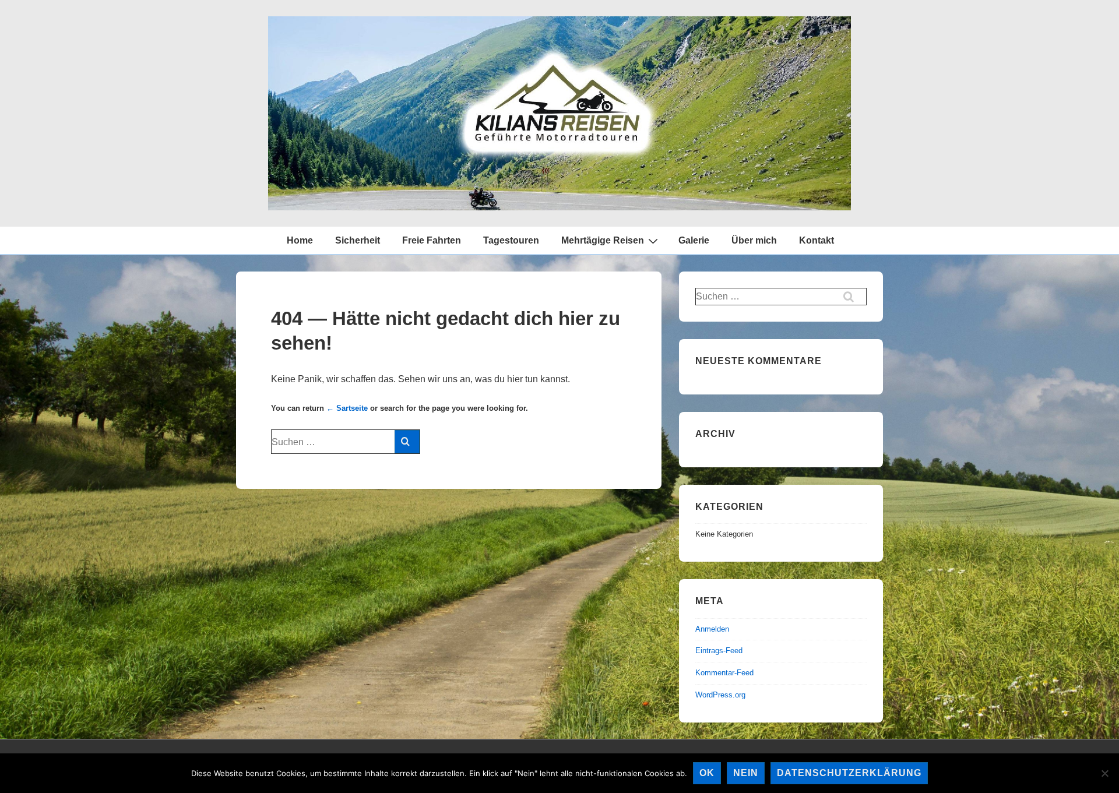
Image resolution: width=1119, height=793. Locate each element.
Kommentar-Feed (724, 672)
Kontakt (816, 240)
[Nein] (1104, 773)
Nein (745, 773)
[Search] (407, 441)
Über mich (754, 240)
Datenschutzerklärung (849, 773)
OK (707, 773)
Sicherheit (357, 240)
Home (300, 240)
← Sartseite (347, 408)
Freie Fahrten (431, 240)
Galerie (693, 240)
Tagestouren (511, 240)
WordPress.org (720, 694)
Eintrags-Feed (719, 650)
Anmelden (712, 629)
